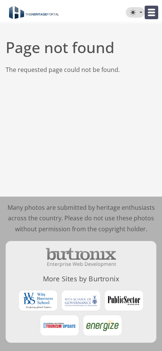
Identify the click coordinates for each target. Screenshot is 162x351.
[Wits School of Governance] (81, 300)
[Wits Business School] (38, 300)
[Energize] (102, 325)
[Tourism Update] (59, 325)
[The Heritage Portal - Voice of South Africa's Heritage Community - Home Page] (34, 12)
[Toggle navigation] (151, 12)
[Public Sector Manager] (124, 300)
